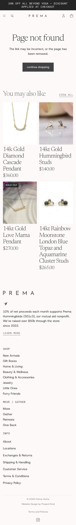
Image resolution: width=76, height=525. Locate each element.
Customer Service (15, 469)
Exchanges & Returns (17, 455)
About (7, 441)
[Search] (12, 16)
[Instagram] (38, 520)
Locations (9, 448)
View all (66, 94)
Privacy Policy (12, 483)
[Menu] (4, 16)
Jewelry (8, 383)
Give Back (9, 425)
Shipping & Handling (16, 462)
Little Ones (10, 388)
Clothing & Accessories (18, 377)
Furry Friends (11, 394)
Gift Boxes (10, 361)
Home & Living (13, 366)
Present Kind (48, 504)
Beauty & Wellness (15, 372)
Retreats (8, 419)
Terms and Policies (38, 511)
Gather (7, 414)
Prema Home (42, 499)
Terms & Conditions (16, 476)
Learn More (11, 333)
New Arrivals (11, 356)
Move (6, 409)
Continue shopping (38, 67)
